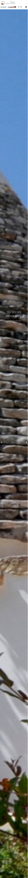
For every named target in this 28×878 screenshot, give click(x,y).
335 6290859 (3, 7)
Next (26, 442)
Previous (2, 442)
